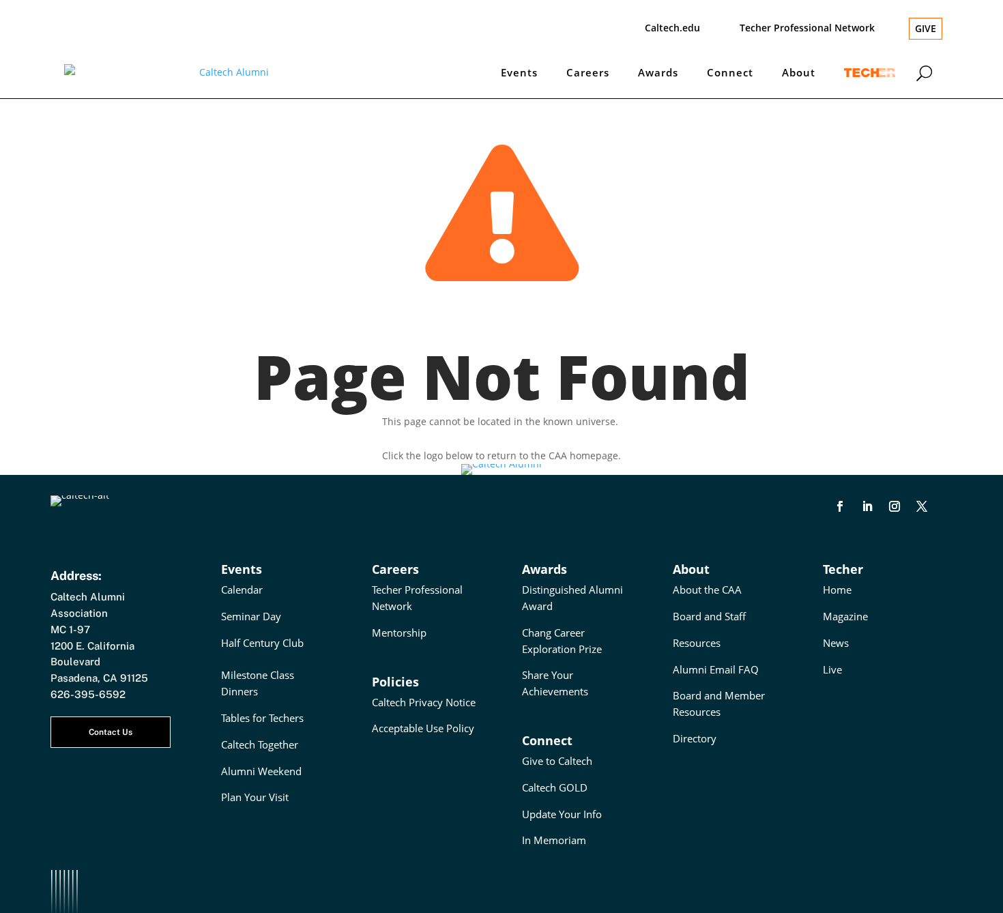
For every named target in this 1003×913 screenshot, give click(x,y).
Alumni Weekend (261, 771)
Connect (730, 72)
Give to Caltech (557, 761)
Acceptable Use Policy (423, 728)
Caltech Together (259, 744)
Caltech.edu (672, 27)
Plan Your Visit (255, 797)
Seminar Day (251, 616)
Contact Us (110, 732)
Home (837, 589)
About (798, 72)
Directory (694, 738)
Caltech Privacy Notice (424, 702)
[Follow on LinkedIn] (867, 506)
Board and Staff (709, 616)
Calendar (242, 589)
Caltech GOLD (554, 787)
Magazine (845, 616)
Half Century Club (262, 643)
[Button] (924, 72)
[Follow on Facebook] (840, 506)
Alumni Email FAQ (716, 669)
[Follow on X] (922, 506)
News (836, 643)
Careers (587, 72)
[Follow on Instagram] (894, 506)
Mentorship (399, 632)
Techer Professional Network (807, 27)
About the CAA (707, 589)
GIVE (925, 28)
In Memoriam (554, 840)
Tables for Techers (262, 718)
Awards (658, 72)
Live (832, 669)
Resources (697, 643)
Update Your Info (562, 814)
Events (519, 72)
